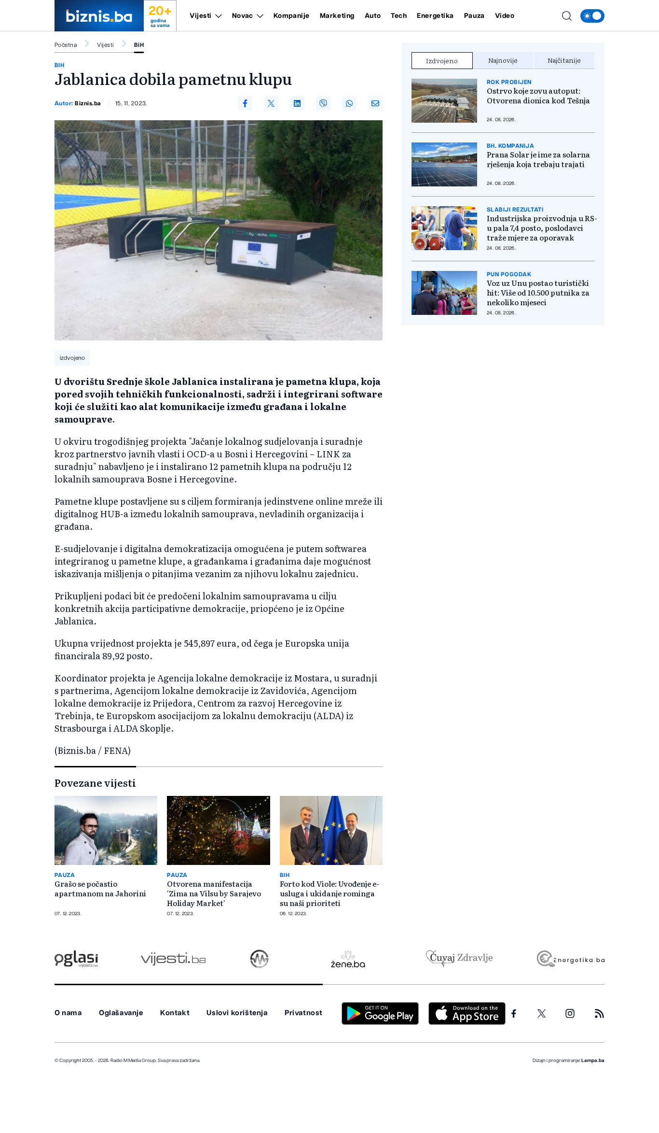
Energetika (435, 16)
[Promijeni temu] (592, 16)
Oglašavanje (121, 1013)
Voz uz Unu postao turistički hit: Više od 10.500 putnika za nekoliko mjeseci (538, 292)
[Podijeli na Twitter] (271, 103)
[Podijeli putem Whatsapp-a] (349, 103)
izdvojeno (72, 358)
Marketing (337, 16)
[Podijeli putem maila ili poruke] (375, 103)
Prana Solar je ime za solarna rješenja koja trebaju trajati (538, 159)
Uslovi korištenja (236, 1013)
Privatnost (304, 1013)
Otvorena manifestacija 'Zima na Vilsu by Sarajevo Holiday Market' (214, 893)
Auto (373, 16)
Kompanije (292, 16)
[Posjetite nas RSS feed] (599, 1013)
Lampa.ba (592, 1060)
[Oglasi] (76, 958)
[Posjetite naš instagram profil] (570, 1013)
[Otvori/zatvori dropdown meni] (217, 16)
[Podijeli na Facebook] (245, 103)
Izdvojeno (442, 60)
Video (505, 16)
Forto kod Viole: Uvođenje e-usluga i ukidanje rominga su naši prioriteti (329, 893)
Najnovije (503, 60)
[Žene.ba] (348, 958)
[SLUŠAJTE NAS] (259, 959)
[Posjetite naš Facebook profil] (513, 1013)
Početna (66, 45)
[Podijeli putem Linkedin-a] (297, 103)
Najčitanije (564, 60)
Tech (399, 16)
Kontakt (175, 1013)
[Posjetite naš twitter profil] (541, 1013)
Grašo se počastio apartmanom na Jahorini (100, 888)
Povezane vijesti (95, 782)
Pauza (474, 16)
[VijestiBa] (173, 958)
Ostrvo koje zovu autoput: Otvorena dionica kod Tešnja (538, 95)
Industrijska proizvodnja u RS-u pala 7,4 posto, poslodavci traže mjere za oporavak (542, 227)
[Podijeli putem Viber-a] (323, 103)
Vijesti (201, 16)
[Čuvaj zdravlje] (459, 958)
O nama (68, 1013)
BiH (139, 45)
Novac (242, 16)
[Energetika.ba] (569, 958)
